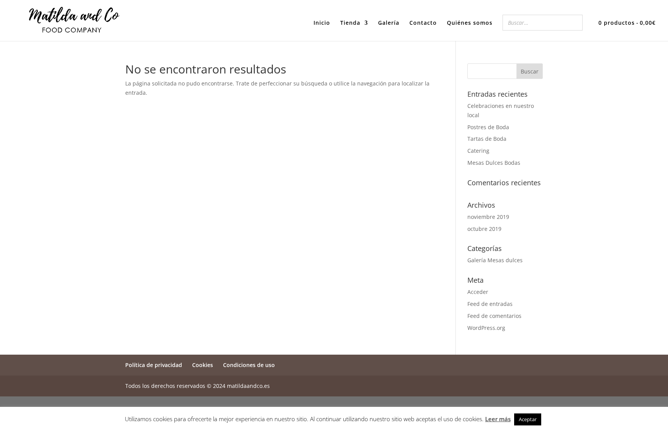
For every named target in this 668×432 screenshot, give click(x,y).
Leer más (498, 419)
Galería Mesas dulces (495, 260)
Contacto (423, 23)
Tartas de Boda (486, 138)
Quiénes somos (469, 23)
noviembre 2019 (488, 216)
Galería (388, 23)
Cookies (202, 365)
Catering (478, 150)
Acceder (477, 291)
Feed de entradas (490, 303)
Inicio (322, 23)
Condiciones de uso (249, 365)
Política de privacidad (153, 365)
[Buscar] (574, 22)
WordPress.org (486, 327)
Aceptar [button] (528, 419)
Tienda (350, 23)
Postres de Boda (488, 127)
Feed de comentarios (494, 315)
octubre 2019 (484, 228)
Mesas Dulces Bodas (493, 162)
